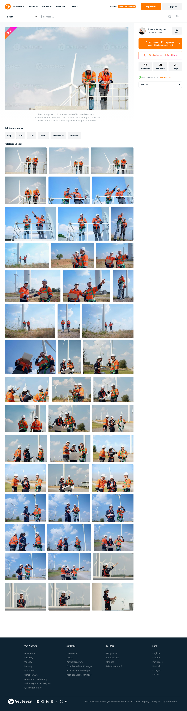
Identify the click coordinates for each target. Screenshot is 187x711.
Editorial (60, 6)
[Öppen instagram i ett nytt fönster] (42, 701)
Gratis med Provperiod (160, 43)
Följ (177, 32)
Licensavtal (72, 653)
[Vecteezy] (8, 6)
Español (156, 657)
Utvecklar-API (31, 674)
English (156, 653)
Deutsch (156, 666)
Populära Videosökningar (79, 674)
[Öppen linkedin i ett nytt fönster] (47, 701)
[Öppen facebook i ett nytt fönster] (38, 701)
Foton (32, 6)
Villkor (129, 701)
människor (58, 135)
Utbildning (29, 670)
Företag (28, 666)
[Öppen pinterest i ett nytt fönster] (52, 701)
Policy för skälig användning (164, 701)
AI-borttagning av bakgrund (38, 683)
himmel (74, 135)
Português (157, 661)
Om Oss (110, 661)
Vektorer (17, 6)
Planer (113, 6)
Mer (74, 6)
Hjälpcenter (112, 653)
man (21, 135)
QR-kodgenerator (33, 687)
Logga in (172, 6)
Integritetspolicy (142, 701)
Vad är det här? (166, 77)
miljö (9, 135)
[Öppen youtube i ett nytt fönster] (66, 701)
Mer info (144, 84)
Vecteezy (28, 657)
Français (156, 670)
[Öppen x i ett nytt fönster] (61, 701)
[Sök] (169, 16)
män (32, 135)
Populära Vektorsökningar (79, 666)
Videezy (28, 661)
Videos (45, 6)
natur (43, 135)
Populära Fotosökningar (78, 670)
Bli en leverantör (114, 666)
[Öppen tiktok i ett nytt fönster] (57, 701)
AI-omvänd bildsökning (35, 679)
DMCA (70, 657)
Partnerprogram (75, 661)
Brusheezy (29, 653)
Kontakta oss (112, 657)
